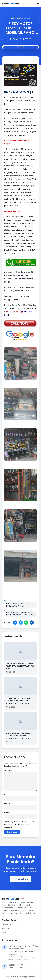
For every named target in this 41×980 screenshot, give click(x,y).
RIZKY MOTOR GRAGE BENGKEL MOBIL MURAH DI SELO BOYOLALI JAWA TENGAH (20, 614)
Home (15, 18)
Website (7, 813)
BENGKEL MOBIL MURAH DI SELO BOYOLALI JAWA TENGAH (17, 605)
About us (5, 928)
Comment (8, 770)
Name (7, 795)
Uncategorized (24, 18)
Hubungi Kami (21, 879)
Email (7, 804)
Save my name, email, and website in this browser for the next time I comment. (20, 824)
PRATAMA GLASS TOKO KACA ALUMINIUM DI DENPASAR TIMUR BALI (20, 666)
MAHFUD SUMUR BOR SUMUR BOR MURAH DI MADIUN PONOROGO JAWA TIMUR (19, 736)
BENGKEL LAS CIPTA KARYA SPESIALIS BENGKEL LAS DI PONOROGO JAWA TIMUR (18, 701)
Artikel (4, 932)
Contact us (6, 925)
